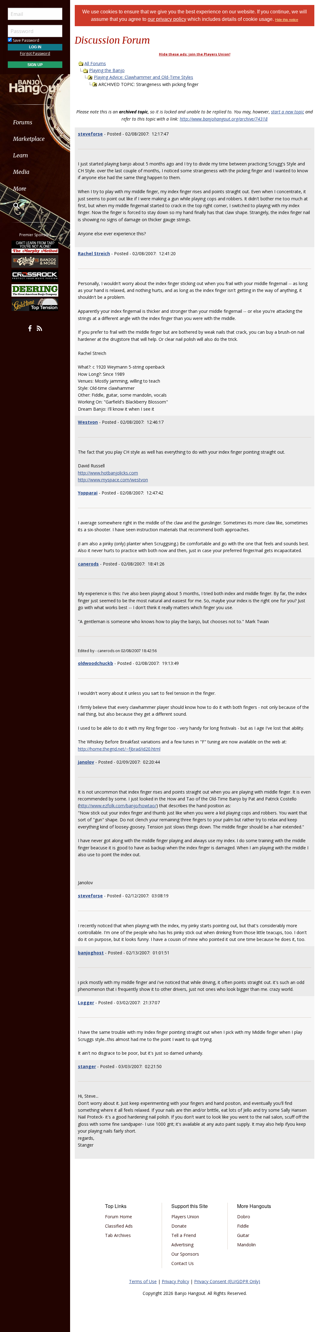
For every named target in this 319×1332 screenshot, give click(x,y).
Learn (20, 155)
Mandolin (246, 1245)
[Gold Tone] (35, 305)
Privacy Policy (175, 1281)
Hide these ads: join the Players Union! (194, 54)
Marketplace (29, 138)
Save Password (25, 40)
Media (21, 171)
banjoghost (91, 953)
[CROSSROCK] (35, 276)
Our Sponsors (185, 1254)
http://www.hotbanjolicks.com (108, 473)
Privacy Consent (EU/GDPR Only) (227, 1281)
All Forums (95, 63)
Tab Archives (118, 1235)
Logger (86, 1002)
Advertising (182, 1245)
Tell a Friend (183, 1235)
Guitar (243, 1235)
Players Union (185, 1217)
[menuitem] (35, 122)
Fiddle (243, 1226)
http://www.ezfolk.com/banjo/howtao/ (117, 806)
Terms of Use (143, 1281)
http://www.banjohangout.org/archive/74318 (224, 119)
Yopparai (88, 493)
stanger (87, 1066)
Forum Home (118, 1217)
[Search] (12, 205)
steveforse (90, 134)
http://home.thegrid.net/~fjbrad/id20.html (119, 749)
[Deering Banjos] (35, 290)
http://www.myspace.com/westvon (113, 480)
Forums (22, 122)
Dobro (243, 1217)
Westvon (88, 422)
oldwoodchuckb (95, 663)
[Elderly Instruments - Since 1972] (35, 261)
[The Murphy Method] (35, 247)
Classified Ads (119, 1226)
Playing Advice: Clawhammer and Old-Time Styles (143, 77)
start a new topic (287, 112)
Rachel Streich (94, 253)
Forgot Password (35, 53)
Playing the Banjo (107, 70)
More (19, 188)
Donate (179, 1226)
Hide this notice (286, 19)
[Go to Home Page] (35, 84)
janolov (86, 762)
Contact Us (182, 1263)
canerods (88, 564)
